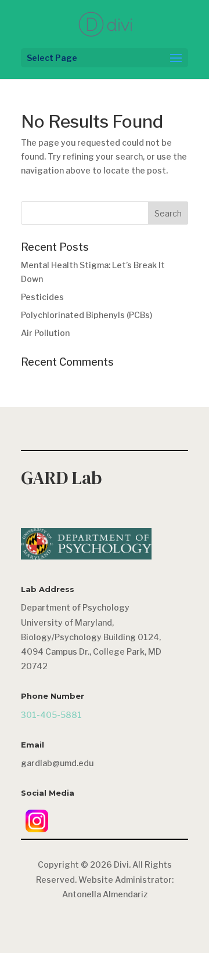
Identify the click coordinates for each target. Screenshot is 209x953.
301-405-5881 (51, 715)
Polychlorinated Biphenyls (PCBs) (86, 315)
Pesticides (42, 297)
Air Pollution (45, 333)
